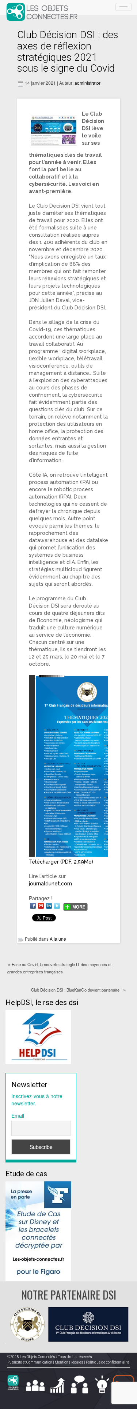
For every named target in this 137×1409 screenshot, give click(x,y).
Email (17, 1115)
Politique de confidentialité (107, 1362)
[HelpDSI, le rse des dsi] (38, 1036)
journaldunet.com (50, 883)
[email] (41, 906)
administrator (87, 83)
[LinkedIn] (49, 906)
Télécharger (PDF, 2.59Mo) (61, 862)
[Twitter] (57, 906)
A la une (58, 939)
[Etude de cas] (38, 1230)
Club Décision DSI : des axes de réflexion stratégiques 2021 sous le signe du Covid (67, 51)
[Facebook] (33, 906)
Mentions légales (69, 1362)
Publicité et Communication (29, 1362)
